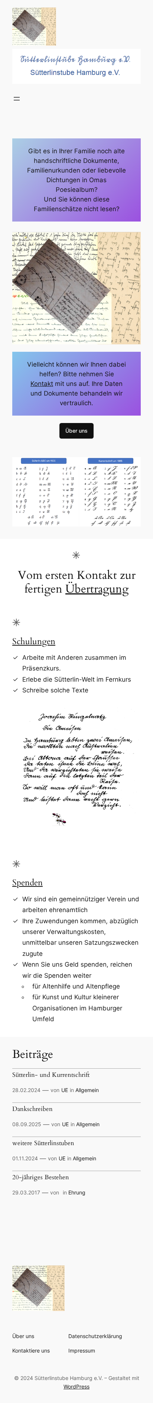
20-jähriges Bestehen (40, 1177)
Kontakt (41, 383)
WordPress (76, 1386)
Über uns (76, 430)
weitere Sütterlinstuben (43, 1143)
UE (64, 1090)
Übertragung (96, 589)
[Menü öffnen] (16, 98)
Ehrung (76, 1192)
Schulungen (33, 641)
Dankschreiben (32, 1109)
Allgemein (87, 1090)
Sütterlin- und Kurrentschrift (50, 1075)
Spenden (27, 882)
